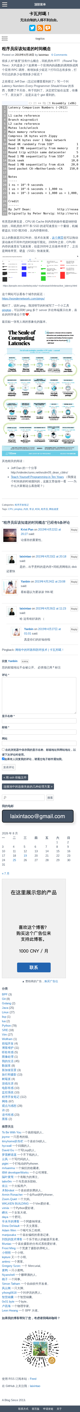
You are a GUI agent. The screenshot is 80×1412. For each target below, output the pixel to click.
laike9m (7, 1181)
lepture (6, 1257)
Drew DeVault (10, 1225)
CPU (10, 509)
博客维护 (8, 1047)
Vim (4, 1034)
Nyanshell (8, 1274)
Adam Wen (9, 1230)
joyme (6, 1136)
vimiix (5, 1208)
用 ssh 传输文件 (15, 777)
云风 (5, 1159)
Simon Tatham (11, 1283)
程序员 (44, 509)
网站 (4, 738)
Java (5, 1007)
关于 (59, 1408)
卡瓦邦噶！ (40, 13)
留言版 (35, 1408)
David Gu (8, 1150)
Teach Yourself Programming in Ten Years (37, 476)
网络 (5, 1101)
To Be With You (11, 1132)
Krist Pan (27, 529)
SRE (5, 1030)
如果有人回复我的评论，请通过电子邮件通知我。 (34, 759)
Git (4, 998)
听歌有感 (8, 1052)
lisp (4, 1016)
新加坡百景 (9, 1070)
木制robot (8, 1190)
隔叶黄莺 (8, 1177)
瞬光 (5, 1212)
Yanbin (25, 581)
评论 (5, 674)
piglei (5, 1163)
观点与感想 (9, 1105)
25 (14, 860)
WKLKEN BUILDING (15, 1203)
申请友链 (48, 1408)
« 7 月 (6, 873)
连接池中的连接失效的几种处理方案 (27, 786)
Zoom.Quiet (9, 1199)
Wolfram (7, 1039)
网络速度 (53, 509)
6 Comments (59, 54)
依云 (5, 1186)
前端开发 (8, 1043)
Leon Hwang (10, 1310)
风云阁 (6, 1288)
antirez (6, 1261)
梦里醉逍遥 (9, 1154)
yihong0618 (9, 1292)
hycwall (6, 1145)
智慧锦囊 (8, 1297)
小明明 (6, 1252)
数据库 (6, 1065)
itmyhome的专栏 (12, 1141)
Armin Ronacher (12, 1194)
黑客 (5, 1119)
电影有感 (8, 1088)
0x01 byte (8, 1301)
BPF (5, 994)
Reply (74, 530)
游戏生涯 (8, 1083)
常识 (31, 509)
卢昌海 (6, 1306)
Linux (5, 1012)
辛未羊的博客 (10, 1221)
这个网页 (57, 237)
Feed (33, 1378)
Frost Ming (9, 1248)
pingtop (6, 310)
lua (4, 1021)
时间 (37, 509)
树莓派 (6, 1079)
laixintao (44, 54)
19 (25, 855)
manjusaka (9, 1234)
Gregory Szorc (11, 1265)
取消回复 (25, 661)
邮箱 (5, 727)
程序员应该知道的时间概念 (26, 48)
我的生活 (8, 1061)
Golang (6, 1003)
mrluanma (8, 1168)
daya (5, 1217)
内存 (25, 509)
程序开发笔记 (22, 505)
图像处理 (8, 1056)
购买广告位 (51, 981)
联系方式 (23, 1408)
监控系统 (8, 1092)
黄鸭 (5, 1270)
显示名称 (8, 716)
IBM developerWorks (15, 1172)
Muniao (6, 1243)
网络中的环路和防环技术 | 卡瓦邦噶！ (39, 649)
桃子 (5, 1279)
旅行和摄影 (9, 1074)
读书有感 (8, 1114)
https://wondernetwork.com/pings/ (23, 298)
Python (6, 1025)
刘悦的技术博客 (12, 1239)
